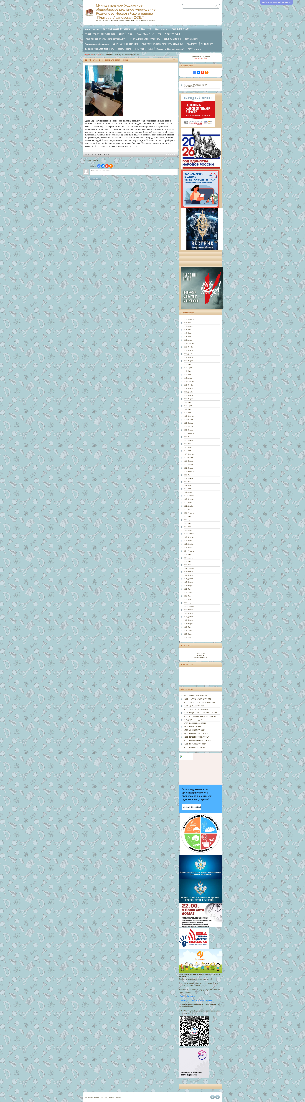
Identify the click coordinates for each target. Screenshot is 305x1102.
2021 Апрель (188, 440)
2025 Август (188, 603)
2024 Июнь (187, 565)
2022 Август (188, 492)
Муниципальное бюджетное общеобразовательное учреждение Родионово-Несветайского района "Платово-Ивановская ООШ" (126, 11)
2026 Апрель (188, 630)
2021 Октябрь (188, 458)
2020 (92, 54)
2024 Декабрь (188, 579)
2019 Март (187, 364)
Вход (206, 58)
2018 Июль (188, 336)
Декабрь (99, 54)
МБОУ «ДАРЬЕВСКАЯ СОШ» (194, 706)
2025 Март (187, 589)
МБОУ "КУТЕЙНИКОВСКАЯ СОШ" (196, 737)
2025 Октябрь (188, 610)
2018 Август (188, 340)
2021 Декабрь (188, 464)
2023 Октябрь (188, 537)
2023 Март (187, 516)
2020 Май (187, 409)
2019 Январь (188, 357)
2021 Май (187, 444)
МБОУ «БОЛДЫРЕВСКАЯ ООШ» (196, 709)
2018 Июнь (187, 333)
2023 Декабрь (188, 544)
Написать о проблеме (191, 807)
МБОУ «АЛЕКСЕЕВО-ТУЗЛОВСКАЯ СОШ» (199, 702)
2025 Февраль (189, 585)
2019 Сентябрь (189, 381)
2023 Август (188, 530)
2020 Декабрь (188, 426)
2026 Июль (188, 634)
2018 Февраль (189, 319)
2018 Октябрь (188, 347)
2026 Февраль (189, 624)
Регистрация (198, 58)
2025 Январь (188, 582)
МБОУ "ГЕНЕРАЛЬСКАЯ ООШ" (195, 747)
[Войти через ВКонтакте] (103, 166)
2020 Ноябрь (188, 423)
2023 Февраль (189, 513)
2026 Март (187, 627)
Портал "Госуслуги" (188, 996)
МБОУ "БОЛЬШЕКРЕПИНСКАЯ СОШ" (197, 740)
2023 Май (187, 523)
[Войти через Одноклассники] (111, 166)
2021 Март (187, 437)
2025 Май (187, 596)
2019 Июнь (187, 375)
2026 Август (188, 637)
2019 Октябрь (188, 385)
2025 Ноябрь (188, 613)
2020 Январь (188, 395)
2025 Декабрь (188, 617)
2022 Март (187, 475)
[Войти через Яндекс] (107, 166)
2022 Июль (188, 489)
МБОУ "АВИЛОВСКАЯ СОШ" (194, 730)
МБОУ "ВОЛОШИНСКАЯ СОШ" (195, 723)
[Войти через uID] (99, 166)
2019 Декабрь (188, 392)
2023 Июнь (187, 527)
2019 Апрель (188, 368)
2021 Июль (188, 451)
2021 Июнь (187, 447)
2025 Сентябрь (189, 606)
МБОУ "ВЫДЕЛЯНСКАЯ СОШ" (195, 727)
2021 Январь (188, 430)
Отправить (95, 178)
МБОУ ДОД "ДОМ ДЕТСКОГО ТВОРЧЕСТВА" (200, 716)
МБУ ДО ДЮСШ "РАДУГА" (193, 720)
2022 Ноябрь (188, 502)
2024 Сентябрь (189, 568)
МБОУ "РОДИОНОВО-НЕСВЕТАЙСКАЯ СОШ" (200, 713)
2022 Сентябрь (189, 496)
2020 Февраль (189, 399)
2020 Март (187, 402)
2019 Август (188, 378)
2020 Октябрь (188, 419)
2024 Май (187, 561)
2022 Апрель (188, 478)
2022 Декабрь (188, 506)
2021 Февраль (189, 433)
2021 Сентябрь (189, 454)
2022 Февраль (189, 471)
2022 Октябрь (188, 499)
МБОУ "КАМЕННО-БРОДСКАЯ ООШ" (197, 733)
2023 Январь (188, 509)
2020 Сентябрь (189, 416)
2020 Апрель (188, 406)
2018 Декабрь (188, 354)
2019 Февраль (189, 361)
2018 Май (187, 330)
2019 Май (187, 371)
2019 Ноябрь (188, 388)
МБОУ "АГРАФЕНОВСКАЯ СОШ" (196, 695)
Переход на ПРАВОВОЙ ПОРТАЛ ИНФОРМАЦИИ (196, 86)
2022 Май (187, 482)
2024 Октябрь (188, 572)
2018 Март (187, 323)
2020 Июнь (187, 413)
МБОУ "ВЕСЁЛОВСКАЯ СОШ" (195, 744)
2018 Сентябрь (189, 343)
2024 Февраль (189, 551)
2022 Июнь (187, 485)
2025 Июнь (187, 599)
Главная (86, 54)
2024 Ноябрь (188, 575)
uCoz (123, 1097)
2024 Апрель (188, 558)
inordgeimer (98, 154)
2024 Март (187, 554)
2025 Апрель (188, 592)
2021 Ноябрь (188, 461)
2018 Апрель (188, 326)
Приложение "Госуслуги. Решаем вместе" (197, 1000)
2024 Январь (188, 547)
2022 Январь (188, 468)
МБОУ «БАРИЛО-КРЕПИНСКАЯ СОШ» (198, 699)
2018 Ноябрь (188, 350)
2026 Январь (188, 620)
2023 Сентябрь (189, 534)
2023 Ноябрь (188, 541)
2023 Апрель (188, 520)
